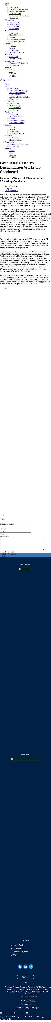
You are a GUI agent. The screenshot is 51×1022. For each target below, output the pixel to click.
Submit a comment (7, 552)
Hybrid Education (16, 35)
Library (12, 69)
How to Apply (14, 24)
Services (8, 67)
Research (8, 54)
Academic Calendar (16, 42)
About (7, 5)
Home (7, 3)
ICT (11, 72)
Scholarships (14, 29)
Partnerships (14, 65)
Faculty (12, 37)
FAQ (15, 955)
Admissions (9, 20)
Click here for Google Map (28, 996)
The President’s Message (18, 9)
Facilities (12, 76)
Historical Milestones (17, 11)
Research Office (15, 59)
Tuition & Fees (15, 27)
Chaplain (12, 74)
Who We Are (14, 7)
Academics (9, 31)
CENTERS (13, 57)
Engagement (9, 61)
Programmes (14, 33)
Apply (2, 556)
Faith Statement (15, 14)
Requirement (14, 22)
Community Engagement (18, 63)
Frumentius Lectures (17, 39)
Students (8, 44)
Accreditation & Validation (19, 16)
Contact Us (13, 18)
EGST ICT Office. (19, 1019)
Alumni (12, 48)
